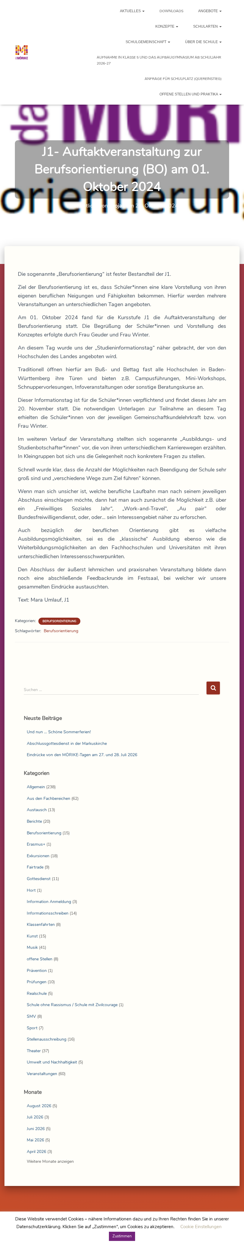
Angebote (208, 11)
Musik (32, 947)
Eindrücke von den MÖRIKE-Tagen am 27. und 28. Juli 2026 (82, 755)
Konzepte (165, 26)
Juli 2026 (35, 1117)
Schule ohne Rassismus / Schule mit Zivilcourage (72, 1005)
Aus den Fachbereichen (48, 798)
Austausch (37, 810)
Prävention (37, 970)
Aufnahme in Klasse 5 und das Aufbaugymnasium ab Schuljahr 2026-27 (159, 60)
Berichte (34, 821)
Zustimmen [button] (122, 1236)
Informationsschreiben (47, 913)
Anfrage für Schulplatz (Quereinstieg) (183, 78)
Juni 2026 (36, 1129)
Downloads (171, 11)
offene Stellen (39, 959)
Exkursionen (38, 856)
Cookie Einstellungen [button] (201, 1227)
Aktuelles (131, 11)
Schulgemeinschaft (146, 42)
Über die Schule (202, 42)
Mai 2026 (35, 1140)
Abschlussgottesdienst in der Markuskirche (67, 743)
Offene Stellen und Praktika (189, 94)
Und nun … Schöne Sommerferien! (59, 732)
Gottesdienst (39, 879)
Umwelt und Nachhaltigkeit (52, 1062)
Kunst (32, 936)
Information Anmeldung (49, 901)
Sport (32, 1028)
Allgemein (36, 787)
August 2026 (39, 1106)
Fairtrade (35, 867)
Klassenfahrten (41, 924)
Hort (31, 890)
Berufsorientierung (59, 621)
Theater (34, 1051)
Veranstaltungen (42, 1074)
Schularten (206, 26)
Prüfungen (36, 982)
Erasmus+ (36, 844)
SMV (31, 1016)
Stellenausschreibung (46, 1039)
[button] (143, 11)
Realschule (37, 993)
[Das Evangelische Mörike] (21, 52)
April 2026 (36, 1151)
